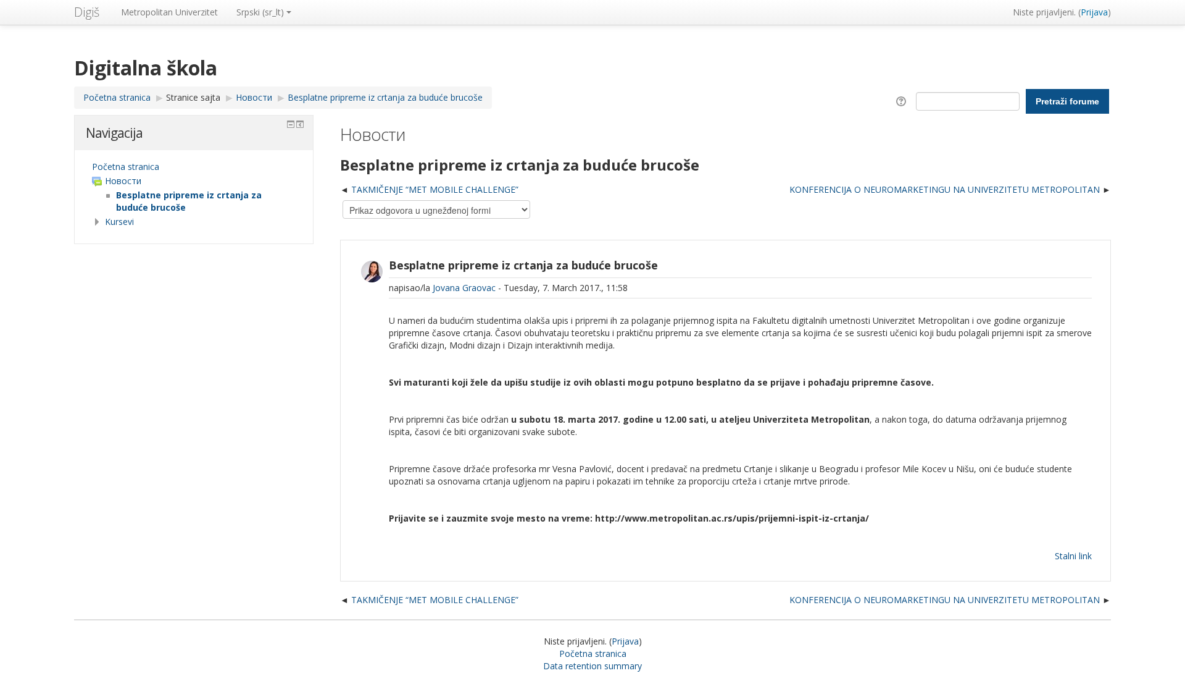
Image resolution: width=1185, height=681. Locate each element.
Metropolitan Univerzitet (169, 12)
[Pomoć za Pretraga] (903, 100)
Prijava (1094, 12)
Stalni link (1073, 556)
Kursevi (119, 221)
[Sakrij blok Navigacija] (290, 124)
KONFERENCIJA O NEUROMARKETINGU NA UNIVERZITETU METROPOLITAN (944, 189)
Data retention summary (592, 666)
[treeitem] (194, 167)
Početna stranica (125, 166)
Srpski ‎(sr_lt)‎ (260, 12)
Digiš (86, 12)
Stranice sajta (193, 97)
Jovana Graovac (464, 288)
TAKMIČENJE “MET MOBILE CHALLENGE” (434, 189)
